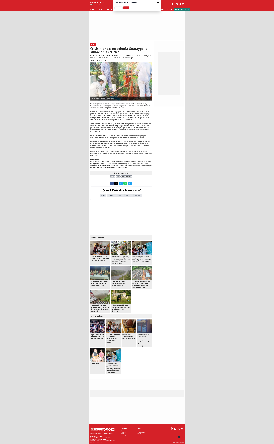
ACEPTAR (126, 8)
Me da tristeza (119, 195)
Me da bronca (137, 195)
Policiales (98, 9)
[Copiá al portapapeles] (130, 183)
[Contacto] (182, 428)
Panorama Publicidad (141, 432)
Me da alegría (128, 195)
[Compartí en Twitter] (116, 183)
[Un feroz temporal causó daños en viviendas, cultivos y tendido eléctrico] (121, 248)
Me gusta (103, 195)
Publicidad (123, 433)
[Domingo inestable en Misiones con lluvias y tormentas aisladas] (121, 273)
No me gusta (110, 195)
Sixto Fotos (139, 433)
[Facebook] (173, 4)
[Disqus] (121, 217)
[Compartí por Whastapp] (125, 183)
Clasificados (170, 9)
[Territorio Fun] (97, 355)
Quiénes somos (124, 430)
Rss (137, 435)
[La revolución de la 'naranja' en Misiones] (129, 326)
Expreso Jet (139, 430)
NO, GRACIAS (118, 8)
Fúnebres (161, 9)
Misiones (106, 9)
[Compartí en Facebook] (112, 183)
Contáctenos (123, 432)
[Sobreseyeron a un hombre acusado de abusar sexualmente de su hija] (144, 326)
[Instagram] (177, 4)
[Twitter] (180, 4)
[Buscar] (188, 9)
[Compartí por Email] (121, 183)
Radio (177, 9)
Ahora (92, 9)
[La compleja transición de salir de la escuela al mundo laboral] (142, 248)
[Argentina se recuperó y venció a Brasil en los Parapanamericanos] (97, 326)
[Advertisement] (137, 440)
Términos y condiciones (126, 435)
